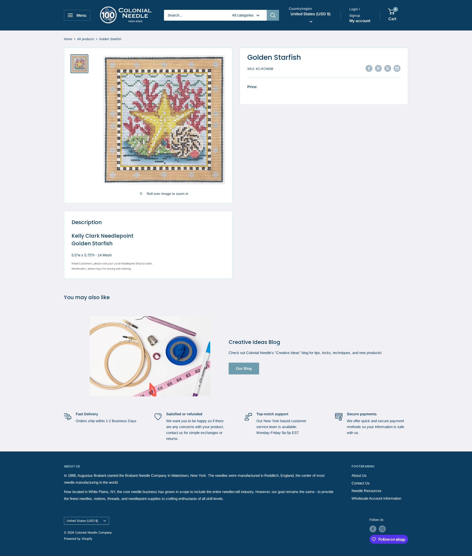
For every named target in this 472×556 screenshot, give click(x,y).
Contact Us (361, 483)
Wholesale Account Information (376, 498)
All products (85, 39)
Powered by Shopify (78, 539)
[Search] (273, 15)
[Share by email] (397, 68)
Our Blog (244, 368)
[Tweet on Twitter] (387, 68)
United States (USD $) (82, 521)
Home (68, 39)
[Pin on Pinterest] (378, 68)
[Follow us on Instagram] (382, 528)
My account (359, 21)
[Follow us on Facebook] (372, 528)
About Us (359, 475)
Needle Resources (367, 491)
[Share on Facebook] (369, 68)
